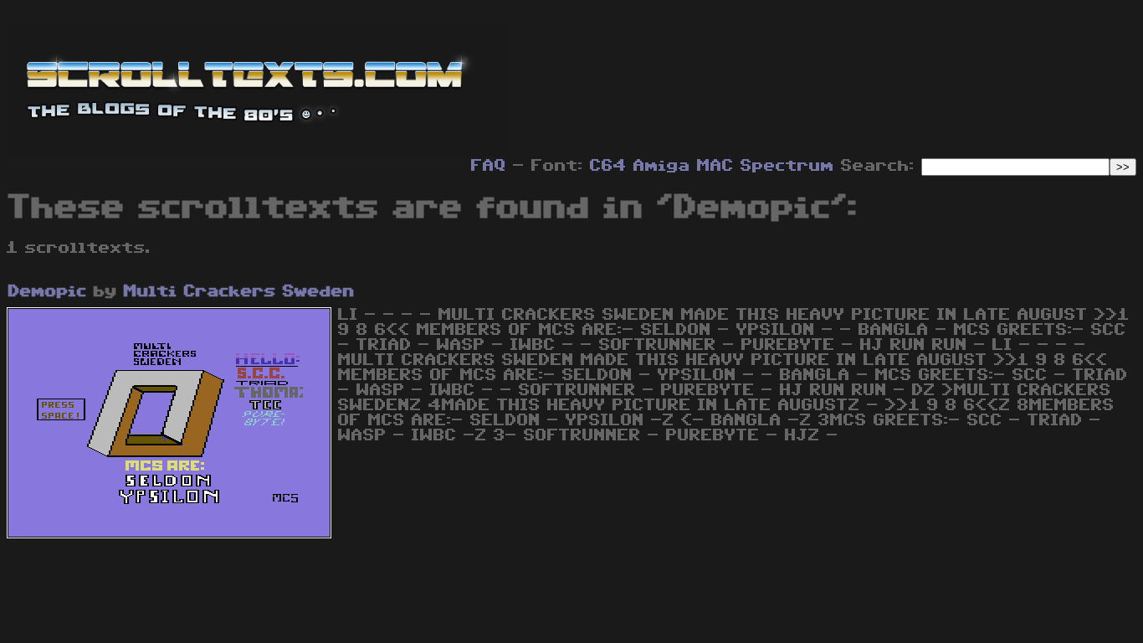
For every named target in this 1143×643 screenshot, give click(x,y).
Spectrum (787, 165)
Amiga (661, 165)
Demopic (47, 291)
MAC (715, 165)
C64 (608, 165)
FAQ (488, 165)
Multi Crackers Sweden (239, 291)
